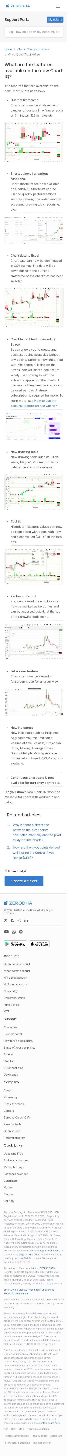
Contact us (10, 1027)
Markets (9, 1187)
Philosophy (11, 1097)
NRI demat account (15, 977)
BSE (13, 1429)
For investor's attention (17, 1442)
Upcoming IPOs (13, 1153)
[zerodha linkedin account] (26, 920)
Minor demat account (17, 970)
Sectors (8, 1194)
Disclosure (56, 1435)
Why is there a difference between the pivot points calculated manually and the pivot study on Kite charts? (37, 832)
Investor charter (42, 1442)
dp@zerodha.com (29, 1254)
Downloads (11, 1074)
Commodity (11, 991)
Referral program (14, 1137)
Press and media (14, 1104)
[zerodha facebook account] (12, 920)
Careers (9, 1110)
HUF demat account (16, 984)
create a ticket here (49, 1423)
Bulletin (8, 1054)
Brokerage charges (16, 1160)
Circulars (9, 1061)
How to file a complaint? (18, 1040)
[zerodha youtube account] (6, 931)
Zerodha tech (12, 1124)
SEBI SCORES (47, 1268)
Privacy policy (39, 1435)
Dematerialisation (14, 997)
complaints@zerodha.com (44, 1250)
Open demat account (17, 964)
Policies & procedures (16, 1435)
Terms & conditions (38, 1429)
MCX (21, 1429)
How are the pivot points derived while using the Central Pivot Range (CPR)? (36, 852)
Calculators (11, 1180)
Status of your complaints (19, 1047)
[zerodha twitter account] (6, 920)
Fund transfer (12, 1004)
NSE (6, 1429)
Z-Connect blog (13, 1067)
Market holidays (14, 1167)
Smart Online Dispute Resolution (22, 1289)
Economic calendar (16, 1173)
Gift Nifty (9, 1201)
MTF (6, 1011)
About (7, 1090)
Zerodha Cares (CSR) (17, 1117)
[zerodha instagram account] (19, 920)
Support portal (13, 1034)
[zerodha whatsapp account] (14, 932)
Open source (12, 1131)
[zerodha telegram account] (21, 932)
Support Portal (17, 19)
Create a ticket (24, 881)
